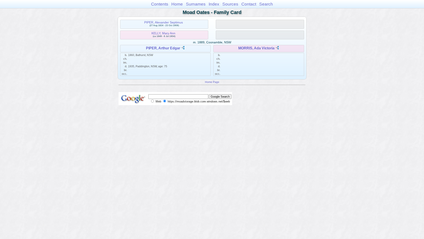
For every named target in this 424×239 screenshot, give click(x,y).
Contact (248, 4)
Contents (159, 4)
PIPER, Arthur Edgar (163, 48)
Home (177, 4)
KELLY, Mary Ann (163, 33)
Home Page (212, 82)
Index (214, 4)
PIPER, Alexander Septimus (163, 22)
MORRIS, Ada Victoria (256, 48)
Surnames (196, 4)
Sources (230, 4)
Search (266, 4)
